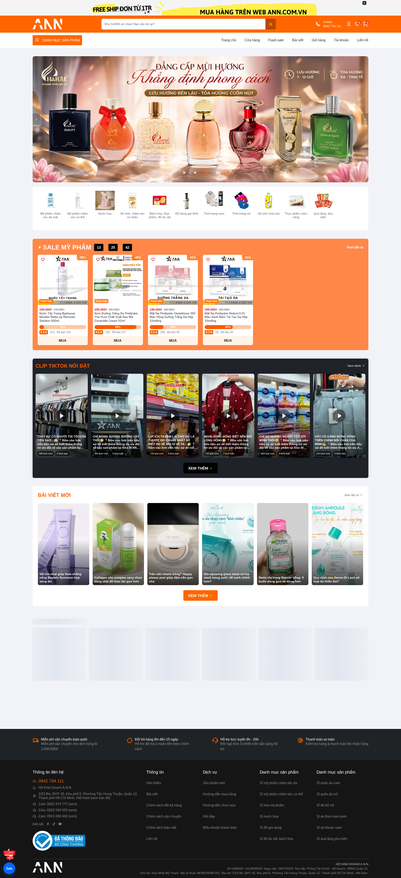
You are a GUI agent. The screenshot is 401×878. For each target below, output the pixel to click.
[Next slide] (364, 119)
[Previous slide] (36, 119)
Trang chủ (228, 40)
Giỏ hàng (318, 40)
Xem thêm (198, 468)
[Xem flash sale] (9, 854)
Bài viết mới (54, 495)
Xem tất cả (355, 247)
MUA (63, 340)
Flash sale (276, 40)
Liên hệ (362, 40)
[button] (184, 172)
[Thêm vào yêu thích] (42, 259)
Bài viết (297, 40)
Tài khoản (341, 40)
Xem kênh (355, 366)
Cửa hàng (252, 40)
